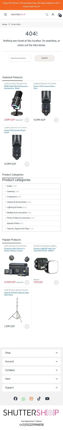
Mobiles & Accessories (17, 212)
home (4, 24)
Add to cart (26, 120)
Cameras (11, 191)
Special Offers (13, 223)
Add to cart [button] (26, 282)
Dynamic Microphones (18, 84)
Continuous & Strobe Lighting (45, 246)
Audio (6, 84)
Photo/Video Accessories (18, 218)
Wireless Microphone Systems (15, 247)
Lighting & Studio (40, 84)
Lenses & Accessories (17, 202)
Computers (12, 197)
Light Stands (9, 290)
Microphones (14, 246)
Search (46, 14)
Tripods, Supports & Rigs (18, 228)
